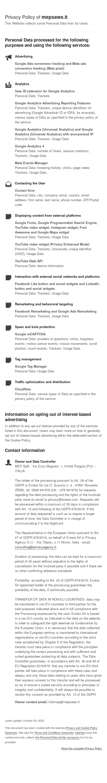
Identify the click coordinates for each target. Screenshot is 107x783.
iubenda (80, 732)
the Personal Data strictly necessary (58, 737)
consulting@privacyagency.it (35, 547)
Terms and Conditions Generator (54, 732)
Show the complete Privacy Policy (81, 748)
